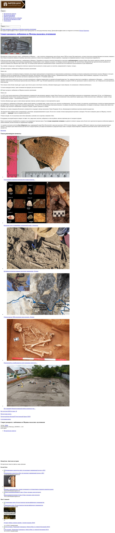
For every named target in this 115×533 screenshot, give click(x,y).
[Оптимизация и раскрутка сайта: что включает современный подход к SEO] (59, 470)
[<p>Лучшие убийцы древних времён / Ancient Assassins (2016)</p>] (9, 518)
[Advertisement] (48, 446)
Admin (6, 425)
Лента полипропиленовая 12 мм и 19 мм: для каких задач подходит (22, 495)
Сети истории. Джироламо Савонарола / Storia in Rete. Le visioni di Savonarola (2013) (26, 529)
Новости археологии (9, 16)
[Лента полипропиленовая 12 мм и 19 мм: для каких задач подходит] (59, 492)
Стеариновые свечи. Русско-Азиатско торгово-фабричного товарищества (23, 505)
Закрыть (3, 11)
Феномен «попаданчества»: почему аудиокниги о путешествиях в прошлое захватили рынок (28, 489)
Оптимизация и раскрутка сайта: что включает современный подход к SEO (24, 473)
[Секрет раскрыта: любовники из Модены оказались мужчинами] (18, 29)
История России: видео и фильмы (13, 18)
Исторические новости (10, 13)
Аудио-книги (7, 20)
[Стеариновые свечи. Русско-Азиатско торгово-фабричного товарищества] (24, 502)
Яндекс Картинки (84, 30)
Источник (3, 130)
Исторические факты (9, 15)
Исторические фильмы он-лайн (12, 19)
